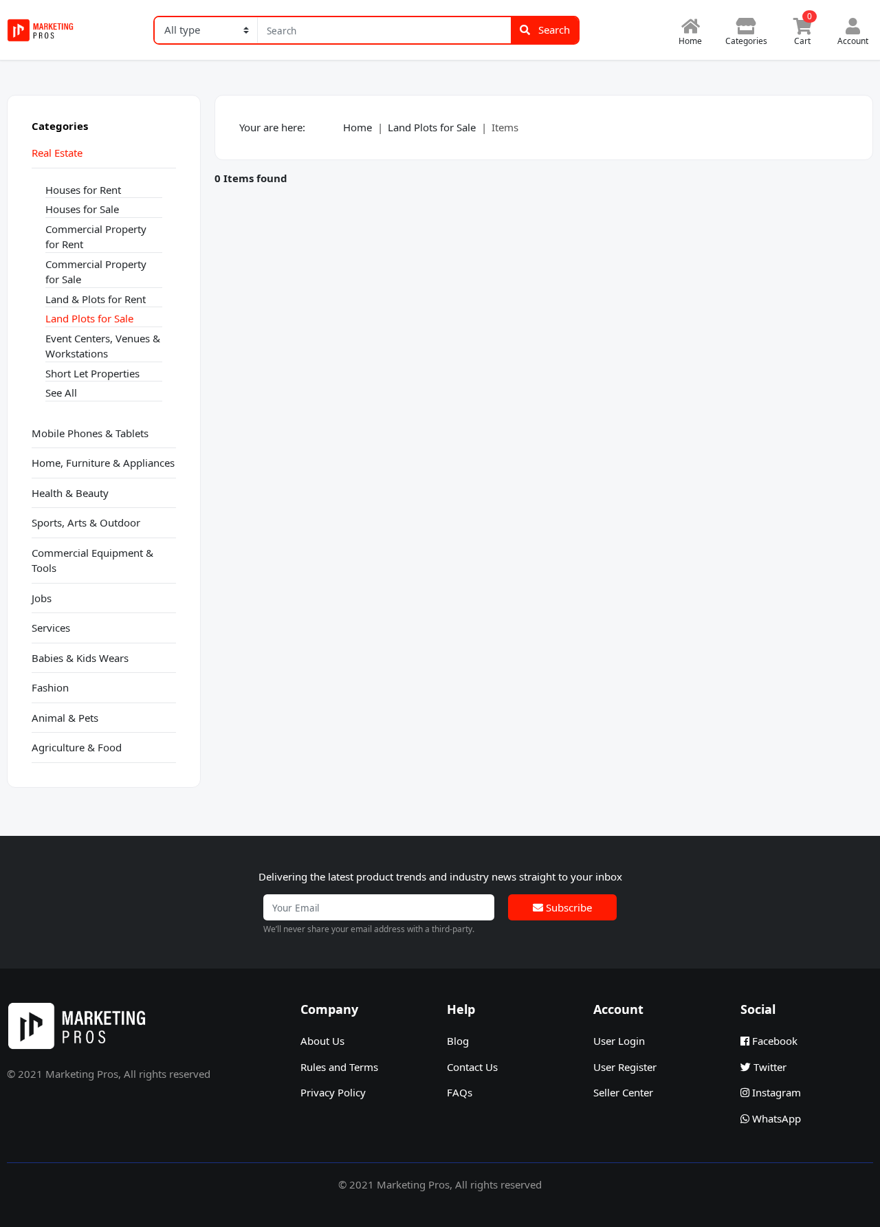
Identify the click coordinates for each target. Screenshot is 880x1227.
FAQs (459, 1092)
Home (357, 127)
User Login (619, 1041)
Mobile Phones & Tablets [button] (90, 433)
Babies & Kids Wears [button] (80, 658)
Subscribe (567, 907)
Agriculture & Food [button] (77, 747)
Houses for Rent (83, 190)
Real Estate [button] (57, 152)
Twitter (768, 1067)
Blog (458, 1041)
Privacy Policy (333, 1092)
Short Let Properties (92, 373)
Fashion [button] (50, 687)
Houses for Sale (82, 209)
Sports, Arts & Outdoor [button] (86, 522)
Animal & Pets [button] (65, 718)
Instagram (775, 1092)
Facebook (773, 1041)
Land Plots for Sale (89, 318)
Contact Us (472, 1067)
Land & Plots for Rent (95, 299)
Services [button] (51, 627)
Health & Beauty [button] (70, 493)
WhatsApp (775, 1118)
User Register (625, 1067)
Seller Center (623, 1092)
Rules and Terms (339, 1067)
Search (553, 29)
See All (61, 392)
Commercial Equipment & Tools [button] (92, 560)
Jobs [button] (42, 598)
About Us (322, 1041)
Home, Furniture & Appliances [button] (103, 462)
